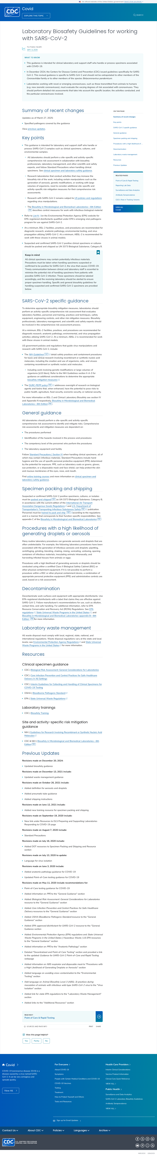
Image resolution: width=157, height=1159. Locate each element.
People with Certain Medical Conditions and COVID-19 (77, 1079)
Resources (117, 160)
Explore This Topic (34, 15)
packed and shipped (41, 499)
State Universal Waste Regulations (47, 698)
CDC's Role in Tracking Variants (128, 200)
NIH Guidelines (36, 354)
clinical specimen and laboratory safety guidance (68, 170)
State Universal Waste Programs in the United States (62, 612)
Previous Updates (120, 165)
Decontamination (119, 149)
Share (98, 1026)
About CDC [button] (34, 1130)
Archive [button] (103, 1130)
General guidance (119, 133)
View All (8, 1090)
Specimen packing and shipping (125, 138)
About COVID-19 (62, 1069)
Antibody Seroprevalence (125, 195)
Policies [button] (57, 1130)
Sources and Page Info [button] (37, 1026)
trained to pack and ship (53, 512)
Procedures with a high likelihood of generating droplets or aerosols (128, 144)
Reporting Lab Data (123, 185)
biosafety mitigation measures (42, 379)
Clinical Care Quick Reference (118, 1079)
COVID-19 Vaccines (63, 1083)
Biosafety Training (40, 713)
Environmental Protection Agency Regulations (56, 642)
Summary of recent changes (124, 117)
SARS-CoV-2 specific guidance (125, 128)
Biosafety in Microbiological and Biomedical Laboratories (69, 519)
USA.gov (151, 1153)
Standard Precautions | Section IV (46, 454)
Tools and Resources (63, 1101)
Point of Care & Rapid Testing (127, 181)
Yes (26, 1041)
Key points (117, 122)
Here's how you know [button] (133, 1)
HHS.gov (141, 1153)
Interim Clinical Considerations (118, 1069)
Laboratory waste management (125, 154)
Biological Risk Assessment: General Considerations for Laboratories (65, 669)
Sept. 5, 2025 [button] (32, 49)
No (46, 1041)
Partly (36, 1041)
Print (91, 1026)
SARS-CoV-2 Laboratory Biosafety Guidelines (124, 1099)
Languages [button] (80, 1130)
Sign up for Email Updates (67, 1120)
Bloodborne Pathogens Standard (49, 693)
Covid (27, 8)
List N (36, 215)
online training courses (38, 476)
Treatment (59, 1092)
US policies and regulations (88, 198)
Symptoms (59, 1074)
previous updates (36, 128)
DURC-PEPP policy (38, 385)
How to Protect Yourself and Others (69, 1097)
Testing (58, 1088)
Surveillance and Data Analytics (128, 190)
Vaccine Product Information (117, 1074)
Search (139, 15)
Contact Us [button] (9, 1130)
